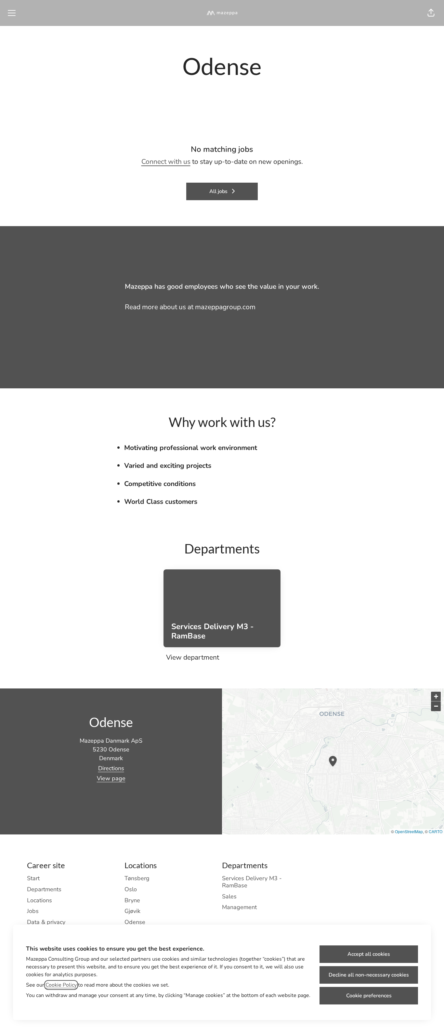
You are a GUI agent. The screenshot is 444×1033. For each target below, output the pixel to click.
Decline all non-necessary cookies (369, 974)
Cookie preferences (369, 995)
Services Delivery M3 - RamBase (252, 881)
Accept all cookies (368, 954)
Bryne (132, 900)
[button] (431, 13)
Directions (111, 768)
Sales (229, 896)
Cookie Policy (61, 985)
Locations (39, 900)
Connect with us (165, 161)
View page (111, 778)
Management (239, 907)
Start (33, 878)
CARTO (435, 831)
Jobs (33, 911)
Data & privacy (46, 922)
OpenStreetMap (409, 831)
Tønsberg (137, 878)
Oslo (130, 889)
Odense (134, 922)
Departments (44, 889)
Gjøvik (132, 911)
